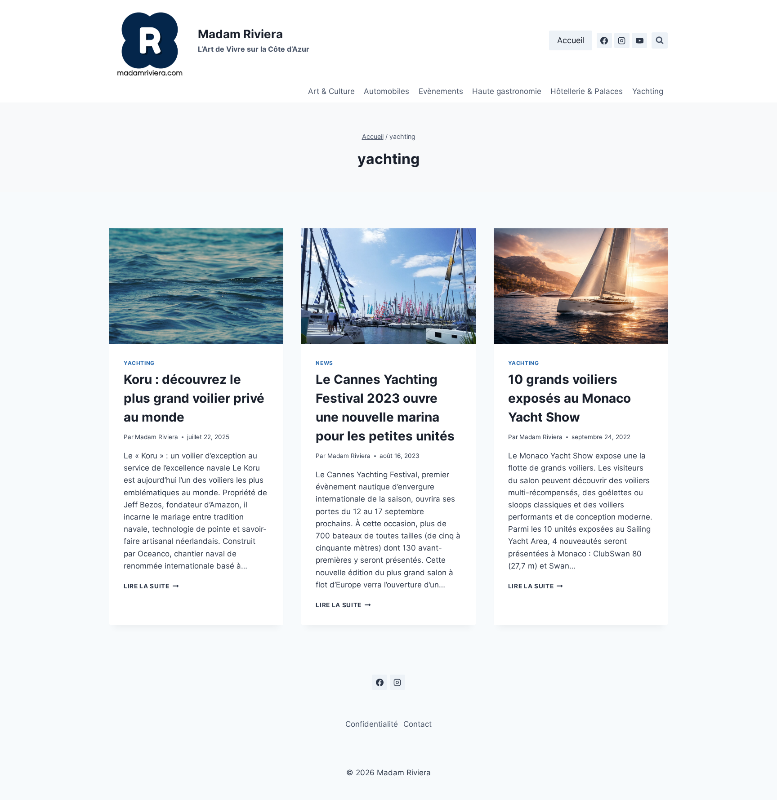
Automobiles (386, 91)
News (324, 363)
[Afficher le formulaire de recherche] (660, 40)
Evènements (441, 91)
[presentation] (196, 286)
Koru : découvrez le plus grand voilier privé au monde (194, 398)
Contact (417, 724)
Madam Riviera (156, 436)
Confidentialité (371, 724)
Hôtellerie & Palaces (586, 91)
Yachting (647, 91)
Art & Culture (331, 91)
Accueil (570, 40)
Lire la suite (151, 586)
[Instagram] (622, 40)
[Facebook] (604, 40)
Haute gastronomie (506, 91)
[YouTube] (639, 40)
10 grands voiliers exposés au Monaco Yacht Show (569, 398)
